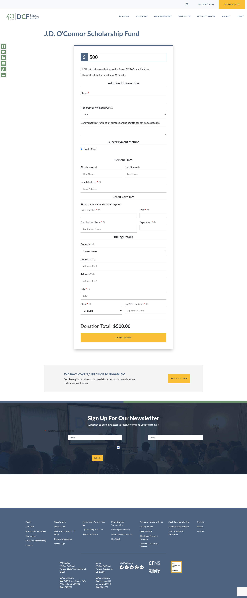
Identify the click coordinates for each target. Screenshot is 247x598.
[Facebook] (3, 46)
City (84, 289)
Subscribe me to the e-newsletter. (130, 449)
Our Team (30, 526)
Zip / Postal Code (135, 303)
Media (200, 526)
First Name (87, 167)
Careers (200, 522)
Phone (85, 92)
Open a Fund (59, 526)
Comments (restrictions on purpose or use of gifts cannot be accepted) (119, 122)
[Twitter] (3, 52)
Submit (97, 458)
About (226, 16)
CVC (143, 210)
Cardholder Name (91, 222)
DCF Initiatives (206, 16)
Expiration (146, 222)
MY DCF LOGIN (206, 4)
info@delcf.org (126, 563)
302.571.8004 (66, 587)
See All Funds (179, 378)
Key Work (115, 539)
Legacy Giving (146, 531)
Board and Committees (36, 531)
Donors (124, 16)
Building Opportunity (120, 529)
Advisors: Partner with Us (151, 522)
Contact (29, 545)
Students (184, 16)
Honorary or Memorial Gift (96, 107)
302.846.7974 (102, 587)
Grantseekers (163, 16)
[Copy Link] (3, 69)
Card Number (89, 210)
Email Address (89, 182)
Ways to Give (60, 522)
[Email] (3, 63)
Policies (200, 531)
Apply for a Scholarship (179, 522)
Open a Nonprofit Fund (93, 529)
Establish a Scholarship (179, 526)
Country (86, 244)
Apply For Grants (90, 534)
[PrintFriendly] (3, 75)
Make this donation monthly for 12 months (104, 75)
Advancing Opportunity (121, 534)
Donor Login (59, 543)
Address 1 (87, 259)
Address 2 (86, 274)
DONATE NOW (232, 4)
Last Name (131, 167)
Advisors (141, 16)
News (240, 16)
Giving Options (146, 526)
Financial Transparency (36, 540)
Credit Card (89, 149)
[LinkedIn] (3, 58)
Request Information (63, 539)
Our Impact (31, 536)
